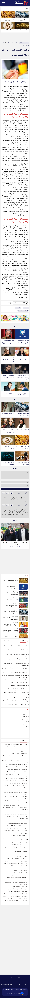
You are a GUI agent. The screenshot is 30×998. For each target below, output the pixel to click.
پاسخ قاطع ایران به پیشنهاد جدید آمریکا (19, 753)
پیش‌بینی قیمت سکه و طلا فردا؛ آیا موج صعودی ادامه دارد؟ (11, 581)
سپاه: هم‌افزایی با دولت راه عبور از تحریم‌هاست (18, 812)
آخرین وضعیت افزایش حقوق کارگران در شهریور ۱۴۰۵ (17, 769)
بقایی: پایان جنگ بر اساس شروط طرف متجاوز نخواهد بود (16, 889)
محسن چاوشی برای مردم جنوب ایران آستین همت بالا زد (7, 394)
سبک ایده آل (26, 716)
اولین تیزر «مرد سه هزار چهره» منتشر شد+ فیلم (18, 783)
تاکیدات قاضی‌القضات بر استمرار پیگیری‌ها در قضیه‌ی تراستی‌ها (15, 805)
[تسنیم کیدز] (15, 318)
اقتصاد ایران (26, 714)
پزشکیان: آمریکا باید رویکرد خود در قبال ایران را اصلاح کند (16, 744)
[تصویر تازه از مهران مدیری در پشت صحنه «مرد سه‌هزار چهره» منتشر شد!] (8, 423)
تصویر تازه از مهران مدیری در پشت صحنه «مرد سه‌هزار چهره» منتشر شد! (8, 431)
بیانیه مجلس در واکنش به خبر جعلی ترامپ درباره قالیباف (16, 767)
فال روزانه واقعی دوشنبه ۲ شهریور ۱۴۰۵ (8, 463)
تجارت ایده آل (25, 722)
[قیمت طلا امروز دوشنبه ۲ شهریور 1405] (22, 25)
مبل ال (27, 727)
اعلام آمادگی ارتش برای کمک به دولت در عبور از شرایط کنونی (15, 900)
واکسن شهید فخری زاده (23, 310)
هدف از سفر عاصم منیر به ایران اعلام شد (19, 872)
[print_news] (10, 303)
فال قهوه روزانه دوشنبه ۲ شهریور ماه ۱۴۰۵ (23, 463)
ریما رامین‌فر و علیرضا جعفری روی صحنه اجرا (23, 430)
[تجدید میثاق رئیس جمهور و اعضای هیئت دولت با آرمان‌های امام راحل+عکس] (15, 532)
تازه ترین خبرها (25, 724)
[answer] (11, 493)
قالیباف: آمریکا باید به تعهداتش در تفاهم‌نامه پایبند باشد (16, 778)
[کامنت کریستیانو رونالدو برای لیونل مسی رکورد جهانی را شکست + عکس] (23, 624)
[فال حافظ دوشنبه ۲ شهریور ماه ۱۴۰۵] (8, 25)
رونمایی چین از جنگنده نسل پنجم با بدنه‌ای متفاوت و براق (22, 20)
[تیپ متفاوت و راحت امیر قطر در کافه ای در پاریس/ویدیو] (23, 618)
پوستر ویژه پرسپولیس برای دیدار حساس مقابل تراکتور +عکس (11, 606)
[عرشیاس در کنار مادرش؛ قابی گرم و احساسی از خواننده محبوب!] (8, 369)
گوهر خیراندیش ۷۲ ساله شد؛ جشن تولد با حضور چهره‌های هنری (8, 359)
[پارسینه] (21, 3)
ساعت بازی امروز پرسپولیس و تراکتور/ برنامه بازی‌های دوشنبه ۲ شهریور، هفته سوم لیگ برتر (10, 631)
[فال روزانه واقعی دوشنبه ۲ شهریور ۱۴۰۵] (8, 456)
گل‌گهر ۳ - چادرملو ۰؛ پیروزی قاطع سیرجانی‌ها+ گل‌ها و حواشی (15, 771)
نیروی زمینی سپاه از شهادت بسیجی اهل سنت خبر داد (17, 833)
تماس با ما (17, 978)
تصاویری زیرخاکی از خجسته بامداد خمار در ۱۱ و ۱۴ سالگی (23, 394)
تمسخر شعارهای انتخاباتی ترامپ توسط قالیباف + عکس (16, 826)
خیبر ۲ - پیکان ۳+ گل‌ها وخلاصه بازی (20, 790)
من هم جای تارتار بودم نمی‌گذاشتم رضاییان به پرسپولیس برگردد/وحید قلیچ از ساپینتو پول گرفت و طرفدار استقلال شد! (15, 692)
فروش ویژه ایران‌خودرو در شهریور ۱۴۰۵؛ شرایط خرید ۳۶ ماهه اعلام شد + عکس (22, 342)
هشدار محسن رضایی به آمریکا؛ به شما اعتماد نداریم (17, 751)
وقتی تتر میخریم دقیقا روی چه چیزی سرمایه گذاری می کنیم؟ (15, 894)
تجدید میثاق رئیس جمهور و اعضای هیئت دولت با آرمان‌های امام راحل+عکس (14, 543)
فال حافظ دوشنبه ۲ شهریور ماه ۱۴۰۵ (8, 30)
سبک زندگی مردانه (25, 719)
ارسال (15, 489)
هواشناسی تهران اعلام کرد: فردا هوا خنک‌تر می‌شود (17, 823)
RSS (11, 978)
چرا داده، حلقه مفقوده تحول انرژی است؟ (19, 835)
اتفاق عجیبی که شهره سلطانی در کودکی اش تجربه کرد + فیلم (15, 863)
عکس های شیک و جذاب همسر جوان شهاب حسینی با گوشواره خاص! (23, 377)
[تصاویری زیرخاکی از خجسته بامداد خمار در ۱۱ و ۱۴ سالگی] (22, 386)
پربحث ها (5, 641)
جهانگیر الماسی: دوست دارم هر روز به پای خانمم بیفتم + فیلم (15, 842)
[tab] (19, 546)
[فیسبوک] (8, 303)
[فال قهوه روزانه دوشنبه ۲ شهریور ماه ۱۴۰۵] (22, 456)
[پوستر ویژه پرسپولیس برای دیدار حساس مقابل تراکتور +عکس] (23, 605)
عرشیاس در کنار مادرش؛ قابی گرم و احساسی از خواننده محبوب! (8, 377)
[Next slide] (27, 532)
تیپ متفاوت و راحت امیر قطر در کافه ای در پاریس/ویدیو (10, 618)
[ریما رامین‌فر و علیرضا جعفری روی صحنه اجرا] (22, 423)
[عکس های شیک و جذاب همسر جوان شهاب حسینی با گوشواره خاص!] (22, 369)
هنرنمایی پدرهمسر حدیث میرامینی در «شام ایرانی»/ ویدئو (14, 704)
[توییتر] (2, 303)
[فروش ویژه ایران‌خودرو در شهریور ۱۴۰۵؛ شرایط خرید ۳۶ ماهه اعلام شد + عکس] (22, 334)
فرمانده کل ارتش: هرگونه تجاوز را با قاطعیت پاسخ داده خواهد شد (14, 830)
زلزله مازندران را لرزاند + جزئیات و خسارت (19, 844)
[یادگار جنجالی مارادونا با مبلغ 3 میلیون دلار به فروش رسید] (23, 593)
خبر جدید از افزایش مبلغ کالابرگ (21, 851)
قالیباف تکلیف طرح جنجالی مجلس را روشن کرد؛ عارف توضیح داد (14, 781)
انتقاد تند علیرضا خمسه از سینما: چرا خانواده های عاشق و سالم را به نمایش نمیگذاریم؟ (7, 342)
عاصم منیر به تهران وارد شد (22, 880)
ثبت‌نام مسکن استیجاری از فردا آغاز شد (20, 886)
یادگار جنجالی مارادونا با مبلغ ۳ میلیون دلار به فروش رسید (10, 593)
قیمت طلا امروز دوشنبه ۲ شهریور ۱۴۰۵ (22, 30)
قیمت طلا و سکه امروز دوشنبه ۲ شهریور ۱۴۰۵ (8, 20)
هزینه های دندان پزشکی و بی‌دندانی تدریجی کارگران (17, 877)
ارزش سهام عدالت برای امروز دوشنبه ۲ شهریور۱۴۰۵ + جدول (15, 821)
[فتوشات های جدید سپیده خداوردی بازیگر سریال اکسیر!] (22, 351)
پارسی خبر (26, 308)
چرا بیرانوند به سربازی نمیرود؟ (12, 599)
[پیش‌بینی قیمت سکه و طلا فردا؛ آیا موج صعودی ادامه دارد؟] (23, 580)
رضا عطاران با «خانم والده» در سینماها (8, 414)
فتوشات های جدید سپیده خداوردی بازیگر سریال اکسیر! (23, 358)
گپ (27, 984)
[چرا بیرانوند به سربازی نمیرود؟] (23, 599)
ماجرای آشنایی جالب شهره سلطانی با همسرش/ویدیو (17, 853)
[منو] (3, 3)
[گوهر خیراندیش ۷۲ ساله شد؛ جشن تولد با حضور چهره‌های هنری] (8, 351)
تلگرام (22, 984)
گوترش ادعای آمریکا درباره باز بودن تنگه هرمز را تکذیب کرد (16, 814)
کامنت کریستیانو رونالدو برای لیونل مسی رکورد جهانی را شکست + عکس (11, 625)
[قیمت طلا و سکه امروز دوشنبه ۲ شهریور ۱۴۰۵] (8, 14)
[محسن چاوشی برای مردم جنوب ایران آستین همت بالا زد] (8, 386)
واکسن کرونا (18, 308)
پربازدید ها (23, 641)
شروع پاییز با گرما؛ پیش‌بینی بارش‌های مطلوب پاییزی (17, 903)
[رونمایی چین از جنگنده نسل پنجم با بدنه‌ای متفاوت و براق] (22, 14)
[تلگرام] (5, 303)
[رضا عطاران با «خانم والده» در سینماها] (8, 407)
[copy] (27, 302)
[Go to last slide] (2, 532)
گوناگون (26, 8)
